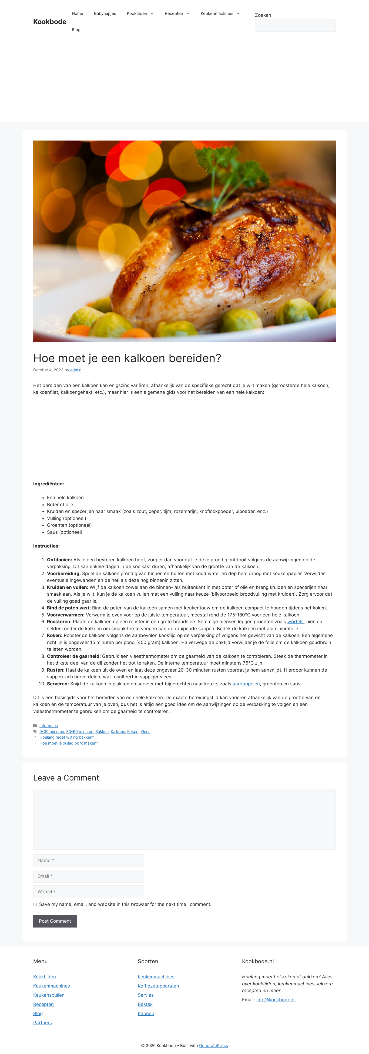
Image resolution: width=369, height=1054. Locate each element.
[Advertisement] (184, 84)
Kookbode (49, 22)
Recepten (174, 13)
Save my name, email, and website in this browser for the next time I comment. (125, 904)
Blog (76, 29)
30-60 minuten (79, 731)
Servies (146, 995)
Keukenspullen (49, 995)
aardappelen (246, 683)
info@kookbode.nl (276, 999)
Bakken (102, 731)
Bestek (145, 1004)
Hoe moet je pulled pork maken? (68, 743)
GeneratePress (213, 1045)
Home (77, 13)
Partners (42, 1022)
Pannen (146, 1013)
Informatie (48, 725)
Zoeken (263, 15)
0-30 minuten (51, 731)
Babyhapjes (105, 13)
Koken (132, 731)
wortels (295, 621)
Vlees (145, 731)
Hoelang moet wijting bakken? (66, 737)
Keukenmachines (217, 13)
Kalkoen (118, 731)
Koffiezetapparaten (158, 986)
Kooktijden (137, 13)
